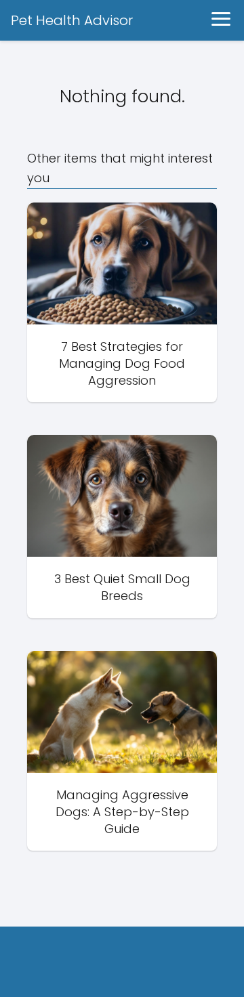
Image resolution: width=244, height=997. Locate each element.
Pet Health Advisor (72, 20)
